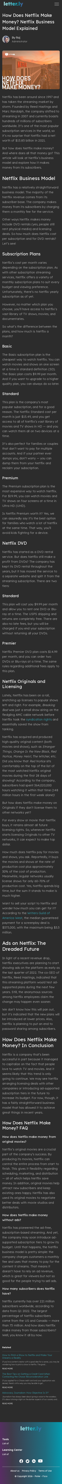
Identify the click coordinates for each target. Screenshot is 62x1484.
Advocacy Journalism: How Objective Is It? (25, 1392)
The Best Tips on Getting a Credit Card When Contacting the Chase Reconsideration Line (26, 1375)
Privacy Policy (29, 1470)
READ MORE (7, 1368)
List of (5, 1443)
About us (14, 1470)
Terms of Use (45, 1470)
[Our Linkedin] (34, 1461)
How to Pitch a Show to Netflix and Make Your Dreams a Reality (27, 1356)
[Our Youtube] (40, 1461)
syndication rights (39, 719)
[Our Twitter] (27, 1461)
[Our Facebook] (21, 1461)
